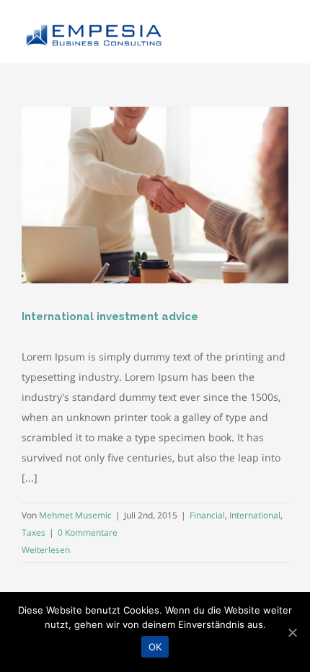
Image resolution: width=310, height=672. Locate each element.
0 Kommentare (88, 532)
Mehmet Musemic (75, 515)
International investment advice (110, 316)
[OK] (292, 632)
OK (155, 647)
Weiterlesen (46, 550)
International (254, 515)
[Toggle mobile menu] (282, 31)
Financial (207, 515)
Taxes (33, 532)
